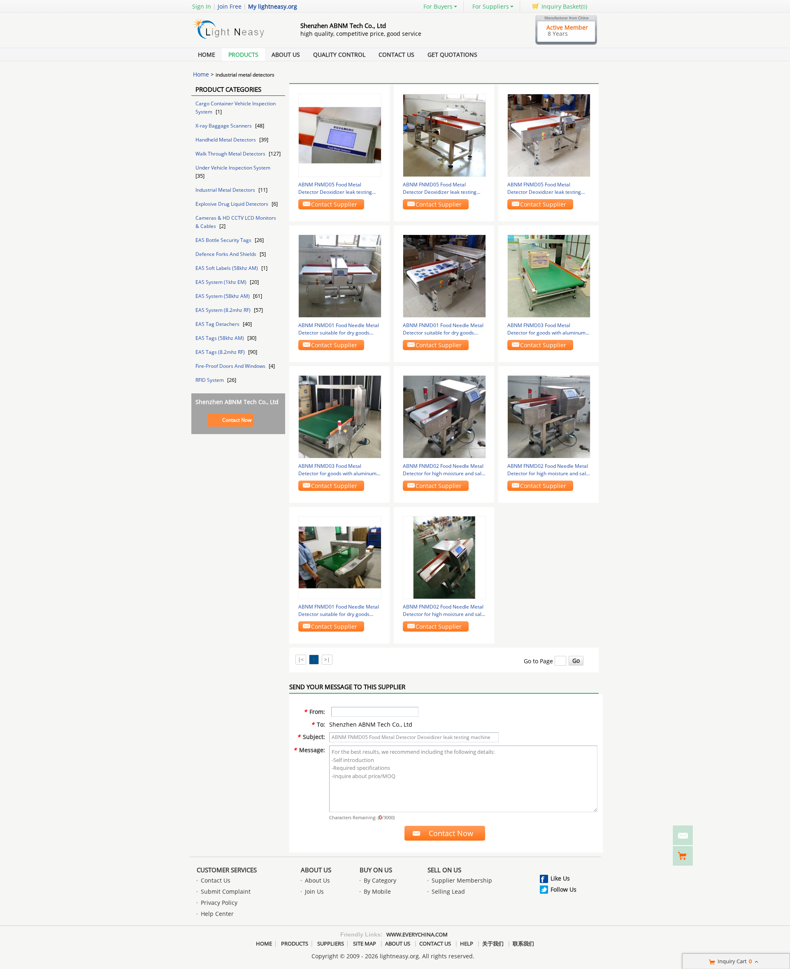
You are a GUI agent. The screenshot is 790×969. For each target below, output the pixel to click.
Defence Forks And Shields (226, 254)
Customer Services (227, 870)
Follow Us (563, 889)
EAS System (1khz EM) (221, 282)
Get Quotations (452, 54)
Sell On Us (444, 870)
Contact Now (236, 419)
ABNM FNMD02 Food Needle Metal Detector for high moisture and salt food (443, 469)
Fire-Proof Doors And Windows (231, 366)
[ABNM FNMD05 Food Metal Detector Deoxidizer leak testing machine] (340, 134)
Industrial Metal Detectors (225, 189)
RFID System (210, 379)
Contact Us (396, 54)
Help (466, 943)
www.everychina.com (417, 934)
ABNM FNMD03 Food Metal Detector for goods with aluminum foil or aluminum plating (546, 329)
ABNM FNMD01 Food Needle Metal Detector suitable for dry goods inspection (338, 329)
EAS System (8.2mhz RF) (223, 310)
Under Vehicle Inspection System (232, 167)
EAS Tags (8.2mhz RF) (220, 352)
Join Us (314, 891)
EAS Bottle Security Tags (224, 240)
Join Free (230, 6)
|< (301, 659)
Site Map (364, 943)
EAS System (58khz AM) (223, 296)
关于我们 (493, 943)
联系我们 (523, 943)
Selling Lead (448, 891)
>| (327, 659)
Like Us (560, 878)
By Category (380, 880)
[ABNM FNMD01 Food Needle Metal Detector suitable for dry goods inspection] (340, 275)
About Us (286, 54)
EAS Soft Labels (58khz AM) (227, 268)
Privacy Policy (219, 902)
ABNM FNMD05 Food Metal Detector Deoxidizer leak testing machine (335, 188)
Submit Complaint (226, 891)
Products (243, 54)
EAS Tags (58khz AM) (220, 338)
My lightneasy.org (272, 6)
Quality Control (339, 54)
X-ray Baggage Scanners (224, 125)
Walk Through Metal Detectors (231, 153)
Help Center (217, 914)
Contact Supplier (334, 204)
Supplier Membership (462, 880)
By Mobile (377, 891)
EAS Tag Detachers (218, 324)
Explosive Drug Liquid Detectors (232, 203)
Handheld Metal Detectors (226, 139)
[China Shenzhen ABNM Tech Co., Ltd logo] (236, 38)
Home (206, 54)
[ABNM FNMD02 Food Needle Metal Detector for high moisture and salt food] (444, 416)
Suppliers (330, 943)
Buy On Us (376, 870)
